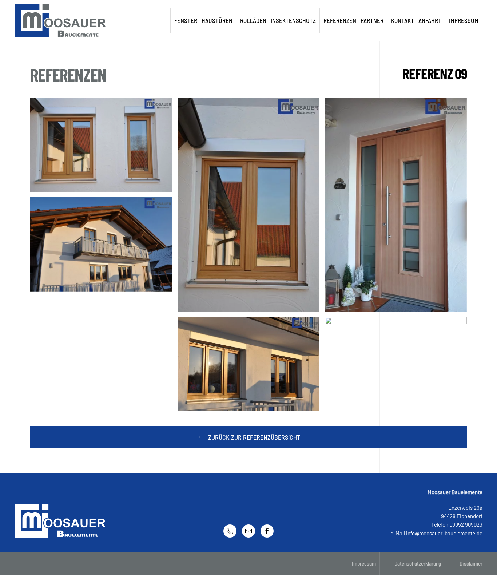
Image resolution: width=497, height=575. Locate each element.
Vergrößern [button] (101, 145)
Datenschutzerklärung (417, 563)
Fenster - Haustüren (203, 20)
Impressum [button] (463, 20)
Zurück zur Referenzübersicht (254, 437)
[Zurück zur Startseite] (60, 20)
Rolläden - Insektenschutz (278, 20)
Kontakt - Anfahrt (416, 20)
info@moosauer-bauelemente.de (444, 533)
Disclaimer (471, 563)
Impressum (364, 563)
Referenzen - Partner (353, 20)
